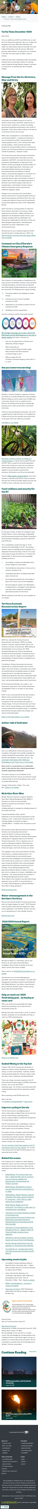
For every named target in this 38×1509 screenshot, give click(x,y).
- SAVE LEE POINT (6, 1464)
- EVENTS (23, 1461)
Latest (10, 17)
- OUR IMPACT (24, 1453)
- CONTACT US (5, 1450)
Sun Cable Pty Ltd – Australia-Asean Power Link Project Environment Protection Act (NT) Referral (19, 1251)
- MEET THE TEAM (6, 1445)
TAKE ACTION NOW (7, 1456)
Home (4, 17)
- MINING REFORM (26, 1448)
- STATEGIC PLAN (6, 1443)
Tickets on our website (12, 787)
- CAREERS (4, 1453)
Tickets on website (28, 1280)
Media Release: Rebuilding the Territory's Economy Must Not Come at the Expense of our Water (19, 1189)
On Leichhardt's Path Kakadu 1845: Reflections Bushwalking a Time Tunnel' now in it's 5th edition (17, 760)
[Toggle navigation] (35, 2)
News (18, 17)
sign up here (28, 1101)
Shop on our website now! (10, 1058)
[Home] (8, 2)
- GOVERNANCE (6, 1448)
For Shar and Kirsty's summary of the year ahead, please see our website (19, 235)
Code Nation (25, 1502)
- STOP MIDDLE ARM (26, 1450)
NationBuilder (33, 1502)
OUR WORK (24, 1441)
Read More (32, 1351)
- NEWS (23, 1459)
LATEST (23, 1456)
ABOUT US (4, 1441)
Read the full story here (9, 890)
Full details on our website (10, 422)
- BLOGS (23, 1464)
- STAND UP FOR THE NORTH (9, 1461)
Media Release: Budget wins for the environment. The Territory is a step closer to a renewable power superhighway (20, 1207)
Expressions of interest (12, 1289)
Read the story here (8, 915)
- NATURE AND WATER (26, 1445)
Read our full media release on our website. (16, 717)
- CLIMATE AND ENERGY (27, 1443)
